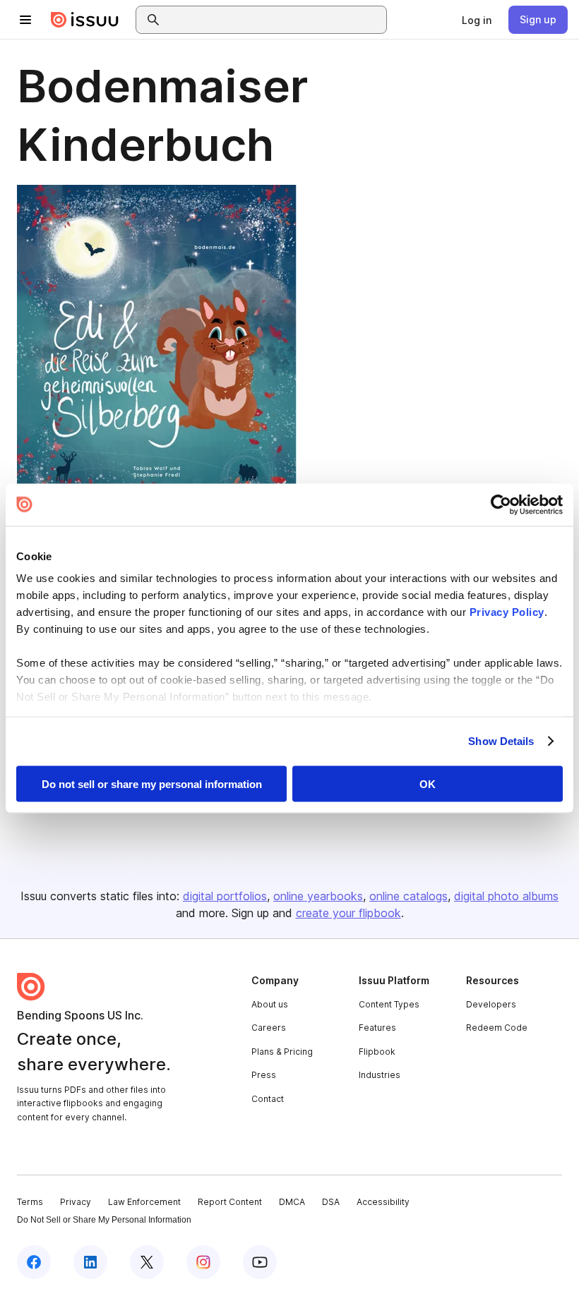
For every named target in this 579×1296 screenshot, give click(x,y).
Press (263, 1075)
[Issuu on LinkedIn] (90, 1262)
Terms (30, 1202)
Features (377, 1027)
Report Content (230, 1202)
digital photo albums (506, 896)
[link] (476, 20)
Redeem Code (496, 1027)
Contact (267, 1099)
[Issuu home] (84, 20)
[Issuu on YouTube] (260, 1262)
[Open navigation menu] (25, 20)
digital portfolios (225, 896)
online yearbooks (318, 896)
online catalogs (408, 896)
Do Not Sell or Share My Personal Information (104, 1220)
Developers (491, 1004)
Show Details (501, 741)
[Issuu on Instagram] (203, 1262)
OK (427, 783)
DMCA (292, 1202)
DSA (331, 1202)
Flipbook (377, 1051)
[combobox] (274, 19)
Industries (379, 1075)
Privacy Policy (507, 612)
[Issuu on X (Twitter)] (147, 1262)
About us (269, 1004)
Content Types (389, 1004)
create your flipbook (348, 913)
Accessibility (383, 1202)
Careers (268, 1027)
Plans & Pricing (282, 1051)
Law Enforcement (144, 1202)
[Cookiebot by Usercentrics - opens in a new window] (501, 504)
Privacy (75, 1202)
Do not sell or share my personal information (152, 783)
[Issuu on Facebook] (34, 1262)
